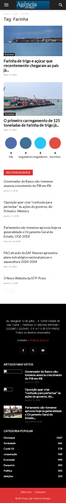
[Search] (61, 5)
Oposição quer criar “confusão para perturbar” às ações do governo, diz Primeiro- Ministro (28, 206)
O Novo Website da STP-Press (25, 278)
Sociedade (9, 114)
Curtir (11, 138)
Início (6, 13)
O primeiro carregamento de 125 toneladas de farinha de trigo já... (32, 122)
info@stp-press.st (38, 340)
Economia (9, 54)
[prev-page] (6, 291)
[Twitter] (33, 350)
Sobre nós (26, 492)
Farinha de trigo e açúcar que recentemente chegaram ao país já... (31, 65)
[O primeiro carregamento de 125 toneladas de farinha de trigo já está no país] (33, 99)
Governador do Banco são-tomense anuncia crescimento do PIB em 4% (43, 375)
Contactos (40, 492)
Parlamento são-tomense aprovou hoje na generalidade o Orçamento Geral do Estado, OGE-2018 (32, 232)
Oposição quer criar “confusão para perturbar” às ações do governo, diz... (43, 393)
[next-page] (12, 291)
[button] (6, 5)
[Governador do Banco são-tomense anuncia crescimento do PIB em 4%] (13, 376)
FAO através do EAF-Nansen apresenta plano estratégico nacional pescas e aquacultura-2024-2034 (30, 257)
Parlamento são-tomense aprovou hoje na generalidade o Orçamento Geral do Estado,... (43, 413)
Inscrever (55, 138)
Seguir (26, 138)
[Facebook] (23, 350)
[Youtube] (43, 350)
